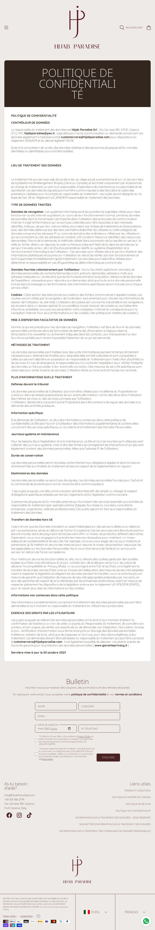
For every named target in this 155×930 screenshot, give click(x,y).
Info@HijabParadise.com (19, 795)
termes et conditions (128, 694)
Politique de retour (138, 804)
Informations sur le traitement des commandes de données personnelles (105, 831)
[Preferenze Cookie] (38, 916)
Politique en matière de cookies (131, 797)
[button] (6, 28)
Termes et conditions (137, 790)
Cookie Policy (26, 916)
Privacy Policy (9, 916)
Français (131, 912)
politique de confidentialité (88, 694)
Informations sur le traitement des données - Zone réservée (113, 817)
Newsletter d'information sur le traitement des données (115, 824)
